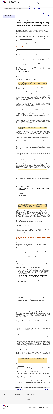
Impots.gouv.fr (28, 400)
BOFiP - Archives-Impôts (27, 6)
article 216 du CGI (20, 244)
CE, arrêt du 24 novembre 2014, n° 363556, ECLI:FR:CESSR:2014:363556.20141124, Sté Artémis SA (32, 208)
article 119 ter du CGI (25, 124)
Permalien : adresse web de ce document (46, 13)
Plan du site (17, 411)
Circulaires (28, 395)
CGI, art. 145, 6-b (41, 132)
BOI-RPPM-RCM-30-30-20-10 (34, 124)
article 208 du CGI (29, 104)
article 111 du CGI (38, 62)
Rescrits (22, 6)
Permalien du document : (19, 387)
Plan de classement (8, 6)
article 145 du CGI (20, 88)
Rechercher (29, 8)
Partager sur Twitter (44, 15)
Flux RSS (16, 393)
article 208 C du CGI (22, 114)
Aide (3, 393)
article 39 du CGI (28, 64)
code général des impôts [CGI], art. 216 (25, 39)
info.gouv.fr (28, 407)
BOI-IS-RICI (18, 33)
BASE (13, 10)
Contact (4, 394)
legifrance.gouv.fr (40, 407)
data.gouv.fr (46, 407)
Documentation (17, 395)
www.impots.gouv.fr (36, 267)
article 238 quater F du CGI (21, 199)
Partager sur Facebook (41, 15)
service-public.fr (34, 407)
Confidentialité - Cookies (22, 411)
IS (11, 10)
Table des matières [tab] (6, 13)
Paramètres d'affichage (29, 411)
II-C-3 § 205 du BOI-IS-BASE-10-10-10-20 (38, 221)
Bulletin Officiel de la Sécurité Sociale (31, 394)
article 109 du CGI (40, 354)
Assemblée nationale (29, 393)
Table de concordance (17, 394)
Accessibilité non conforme (6, 411)
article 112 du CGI (40, 59)
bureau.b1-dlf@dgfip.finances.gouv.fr (23, 193)
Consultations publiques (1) (16, 6)
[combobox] (16, 8)
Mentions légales (12, 411)
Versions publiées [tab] (6, 17)
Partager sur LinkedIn (46, 15)
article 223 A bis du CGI (34, 215)
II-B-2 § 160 (18, 217)
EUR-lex (28, 398)
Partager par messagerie (48, 15)
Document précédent (19, 18)
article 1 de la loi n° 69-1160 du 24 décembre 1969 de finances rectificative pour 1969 (33, 107)
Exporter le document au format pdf (41, 13)
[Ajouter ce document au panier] (44, 13)
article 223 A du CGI (24, 215)
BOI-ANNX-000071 (39, 311)
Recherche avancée (37, 8)
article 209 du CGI (42, 44)
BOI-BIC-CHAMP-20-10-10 (39, 101)
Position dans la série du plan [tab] (8, 15)
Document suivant (46, 18)
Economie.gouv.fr (29, 399)
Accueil (4, 6)
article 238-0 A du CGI (34, 173)
